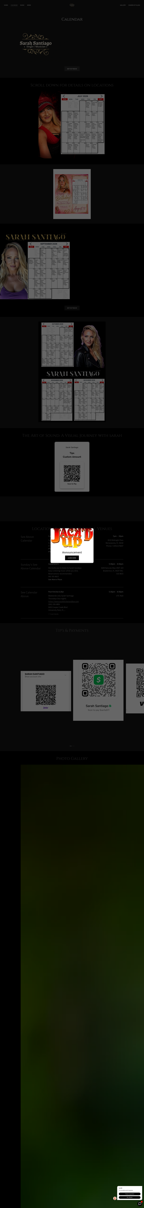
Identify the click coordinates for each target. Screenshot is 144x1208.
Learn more (72, 558)
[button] (139, 1203)
